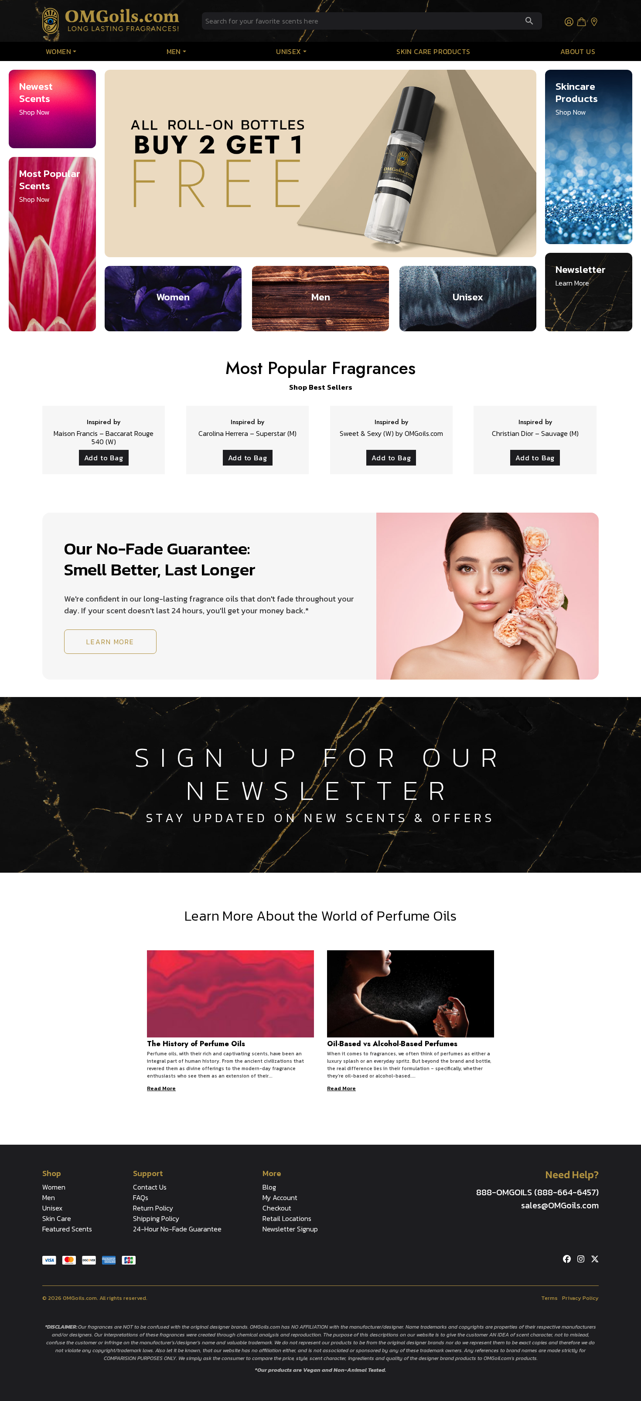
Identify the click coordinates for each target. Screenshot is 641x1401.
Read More (161, 1088)
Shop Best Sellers (320, 387)
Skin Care (56, 1218)
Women (58, 51)
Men (174, 51)
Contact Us (150, 1187)
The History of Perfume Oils (196, 1044)
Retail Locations (287, 1218)
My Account (280, 1197)
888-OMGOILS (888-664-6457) (537, 1192)
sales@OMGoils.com (560, 1205)
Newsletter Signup (290, 1229)
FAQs (140, 1197)
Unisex (288, 51)
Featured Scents (67, 1229)
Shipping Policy (156, 1218)
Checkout (277, 1208)
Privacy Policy (580, 1298)
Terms (549, 1298)
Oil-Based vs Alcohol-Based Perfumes (392, 1044)
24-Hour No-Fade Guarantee (177, 1229)
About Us (577, 51)
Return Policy (153, 1208)
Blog (269, 1187)
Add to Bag (103, 457)
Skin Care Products (433, 51)
